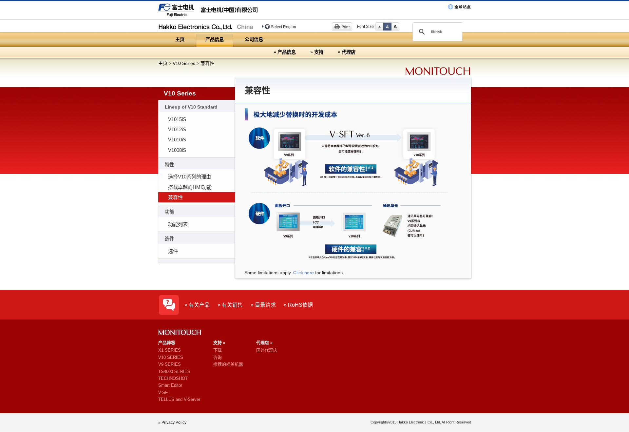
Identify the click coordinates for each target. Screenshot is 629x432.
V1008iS (177, 150)
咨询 (217, 357)
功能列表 (178, 224)
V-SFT (164, 392)
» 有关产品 (197, 305)
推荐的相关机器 (228, 364)
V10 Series (184, 63)
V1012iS (177, 129)
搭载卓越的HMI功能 (190, 187)
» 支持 (316, 52)
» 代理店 (346, 52)
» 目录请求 (263, 305)
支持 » (219, 342)
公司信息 (254, 39)
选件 (173, 251)
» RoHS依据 (298, 305)
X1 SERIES (169, 350)
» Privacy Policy (172, 422)
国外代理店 (266, 350)
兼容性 (175, 197)
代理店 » (264, 342)
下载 (217, 350)
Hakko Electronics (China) (207, 26)
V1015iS (177, 119)
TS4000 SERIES (174, 371)
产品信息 (214, 39)
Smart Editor (170, 385)
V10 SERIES (170, 357)
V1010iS (177, 139)
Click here (303, 272)
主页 (179, 39)
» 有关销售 (230, 305)
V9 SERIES (169, 364)
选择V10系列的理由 (189, 176)
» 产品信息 (285, 52)
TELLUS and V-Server (179, 399)
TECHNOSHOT (173, 378)
